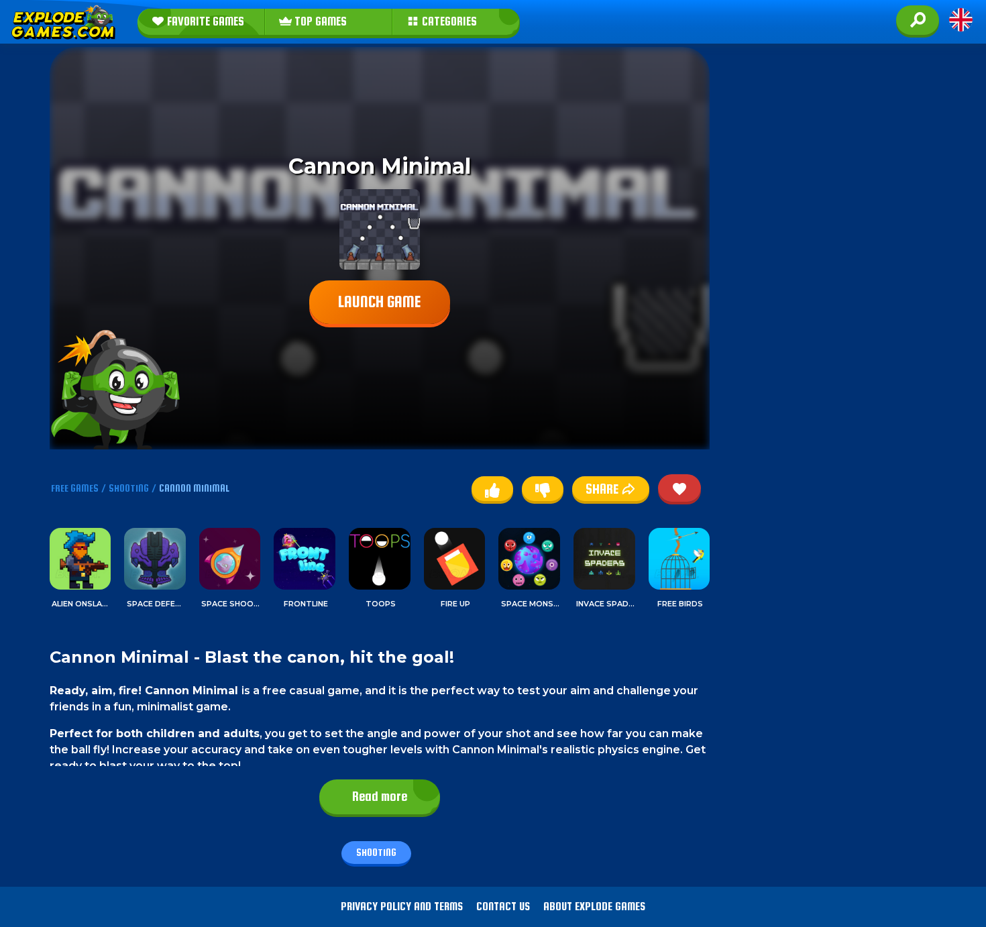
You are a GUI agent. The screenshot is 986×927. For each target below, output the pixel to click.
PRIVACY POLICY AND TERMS (402, 906)
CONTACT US (503, 906)
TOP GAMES (319, 21)
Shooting (376, 852)
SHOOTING (129, 488)
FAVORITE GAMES (204, 21)
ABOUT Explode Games (594, 906)
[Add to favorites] (679, 488)
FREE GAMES (75, 488)
